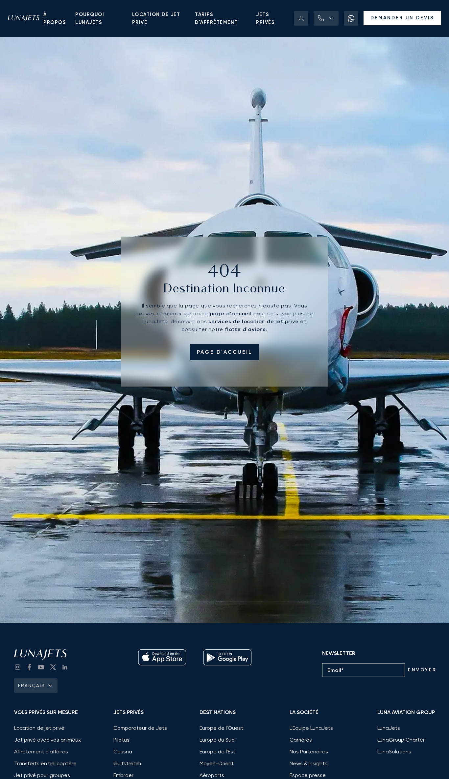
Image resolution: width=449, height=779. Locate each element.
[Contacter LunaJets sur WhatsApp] (351, 18)
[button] (326, 18)
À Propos (54, 18)
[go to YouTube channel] (41, 667)
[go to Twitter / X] (53, 667)
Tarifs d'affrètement (216, 18)
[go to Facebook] (29, 667)
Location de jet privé (156, 18)
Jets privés (265, 18)
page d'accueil (224, 352)
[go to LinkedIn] (64, 667)
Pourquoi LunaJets (89, 18)
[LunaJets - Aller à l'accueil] (23, 18)
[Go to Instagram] (17, 667)
